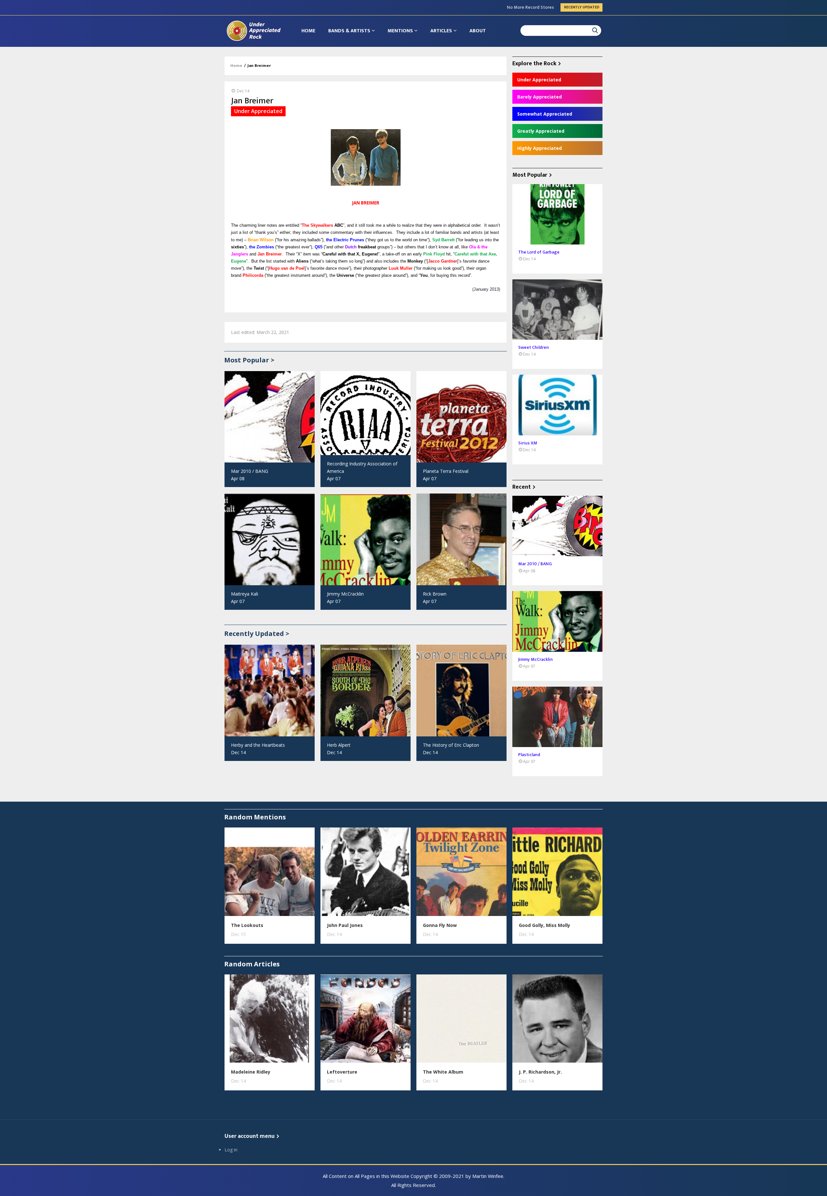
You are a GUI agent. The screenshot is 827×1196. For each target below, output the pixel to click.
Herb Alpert (339, 745)
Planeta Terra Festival (445, 471)
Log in (231, 1150)
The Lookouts (247, 925)
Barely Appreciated (539, 97)
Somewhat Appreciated (544, 114)
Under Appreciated (539, 80)
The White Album (443, 1072)
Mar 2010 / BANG (249, 471)
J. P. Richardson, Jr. (540, 1072)
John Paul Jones (345, 925)
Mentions (401, 30)
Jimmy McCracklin (345, 594)
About (477, 30)
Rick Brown (434, 594)
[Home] (254, 30)
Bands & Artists (350, 30)
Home (308, 30)
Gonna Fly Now (440, 925)
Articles (441, 30)
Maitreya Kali (244, 594)
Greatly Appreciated (540, 131)
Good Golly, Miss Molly (544, 925)
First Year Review (536, 7)
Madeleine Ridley (250, 1072)
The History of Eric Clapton (451, 745)
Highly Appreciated (539, 148)
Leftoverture (342, 1072)
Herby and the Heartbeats (258, 745)
